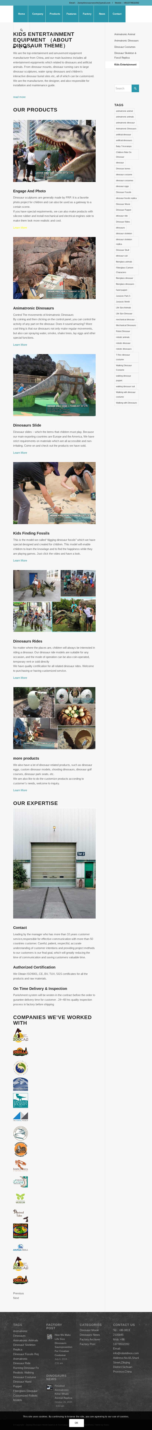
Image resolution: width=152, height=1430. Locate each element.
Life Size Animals (123, 307)
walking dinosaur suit (125, 386)
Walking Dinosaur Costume (124, 367)
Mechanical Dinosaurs (126, 325)
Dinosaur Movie (123, 204)
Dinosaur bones (123, 168)
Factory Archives (90, 1339)
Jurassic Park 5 (123, 296)
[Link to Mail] (14, 47)
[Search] (21, 30)
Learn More (20, 227)
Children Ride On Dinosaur (123, 154)
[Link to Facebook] (31, 47)
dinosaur (120, 163)
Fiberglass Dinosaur (25, 1390)
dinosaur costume (124, 174)
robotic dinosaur (123, 343)
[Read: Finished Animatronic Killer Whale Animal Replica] (49, 1387)
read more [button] (19, 97)
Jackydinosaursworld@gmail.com (93, 3)
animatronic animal (124, 111)
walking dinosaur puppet (123, 378)
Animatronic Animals (25, 1340)
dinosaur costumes (124, 180)
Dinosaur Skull (122, 250)
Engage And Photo (29, 191)
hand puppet (121, 290)
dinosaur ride (122, 216)
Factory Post (87, 1344)
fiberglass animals (124, 262)
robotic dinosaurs (124, 349)
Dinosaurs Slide (27, 425)
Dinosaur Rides (123, 222)
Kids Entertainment (125, 64)
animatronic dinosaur (125, 123)
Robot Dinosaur (123, 331)
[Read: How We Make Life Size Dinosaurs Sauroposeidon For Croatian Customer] (49, 1336)
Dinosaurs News (90, 1334)
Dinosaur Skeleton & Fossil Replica (125, 55)
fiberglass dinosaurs (125, 284)
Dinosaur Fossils (123, 192)
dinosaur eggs (122, 186)
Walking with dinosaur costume (126, 394)
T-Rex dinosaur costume (123, 357)
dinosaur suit (122, 256)
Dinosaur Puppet (123, 210)
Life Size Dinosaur (124, 313)
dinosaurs (120, 228)
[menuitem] (21, 14)
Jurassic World (123, 302)
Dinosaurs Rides (27, 641)
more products (26, 758)
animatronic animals (125, 117)
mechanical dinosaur (125, 319)
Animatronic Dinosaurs (33, 308)
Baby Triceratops (124, 146)
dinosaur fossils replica (126, 198)
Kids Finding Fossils (31, 533)
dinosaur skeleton (124, 233)
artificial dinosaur (123, 134)
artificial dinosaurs (124, 140)
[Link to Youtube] (25, 47)
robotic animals (123, 337)
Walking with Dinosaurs (126, 403)
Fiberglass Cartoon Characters (124, 270)
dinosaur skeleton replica (124, 241)
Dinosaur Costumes (125, 47)
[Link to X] (20, 47)
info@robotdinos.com (126, 1353)
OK (76, 1423)
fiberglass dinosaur (124, 278)
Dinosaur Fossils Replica (28, 1354)
